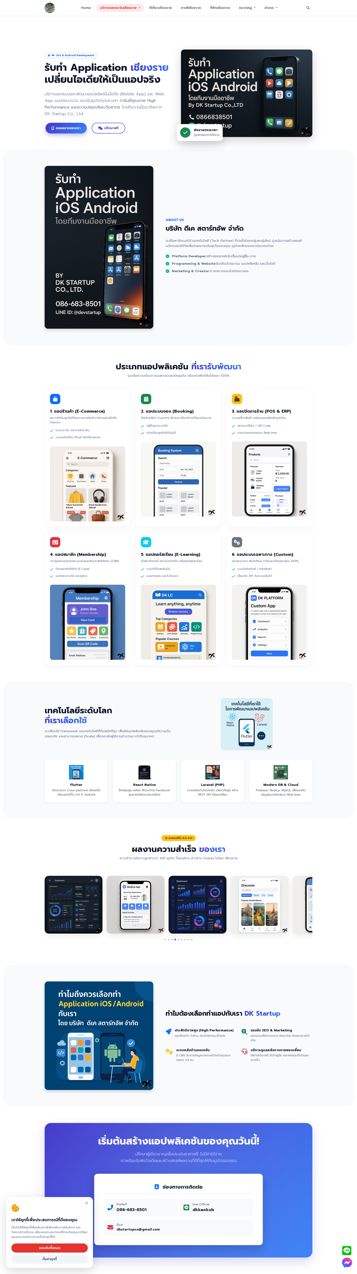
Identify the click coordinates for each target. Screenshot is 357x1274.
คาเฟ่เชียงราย (191, 7)
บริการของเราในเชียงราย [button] (119, 7)
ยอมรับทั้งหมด (49, 1248)
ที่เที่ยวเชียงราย (160, 7)
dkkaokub (203, 1210)
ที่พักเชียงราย (220, 7)
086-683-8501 (132, 1210)
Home (86, 7)
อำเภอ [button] (269, 7)
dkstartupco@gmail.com (138, 1229)
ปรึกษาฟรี (111, 128)
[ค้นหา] (308, 8)
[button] (165, 939)
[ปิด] (86, 1203)
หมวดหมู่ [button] (246, 7)
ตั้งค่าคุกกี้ (49, 1259)
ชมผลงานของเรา (68, 128)
